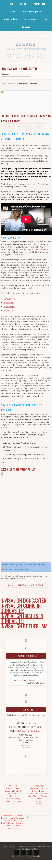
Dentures (39, 785)
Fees (46, 19)
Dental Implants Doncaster (13, 818)
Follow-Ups (8, 310)
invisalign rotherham (24, 626)
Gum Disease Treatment (39, 796)
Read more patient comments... (26, 680)
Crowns (39, 803)
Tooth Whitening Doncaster (13, 823)
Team (12, 11)
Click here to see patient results (19, 469)
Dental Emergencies (32, 11)
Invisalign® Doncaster (13, 815)
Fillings (39, 798)
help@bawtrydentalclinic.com (29, 731)
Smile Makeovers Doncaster (13, 826)
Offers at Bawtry (13, 798)
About (22, 3)
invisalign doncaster (23, 600)
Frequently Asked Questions (13, 792)
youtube (23, 852)
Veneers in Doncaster (13, 820)
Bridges (39, 801)
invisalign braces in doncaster (22, 618)
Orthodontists (36, 249)
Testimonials (30, 19)
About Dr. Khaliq (13, 788)
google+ (36, 852)
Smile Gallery (10, 19)
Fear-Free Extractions (39, 788)
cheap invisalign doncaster (20, 765)
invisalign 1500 (15, 768)
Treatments (38, 3)
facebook (30, 852)
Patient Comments (13, 801)
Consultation (9, 299)
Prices (13, 796)
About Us (13, 785)
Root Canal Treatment (39, 793)
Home (10, 3)
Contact (26, 27)
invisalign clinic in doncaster (21, 608)
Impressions (9, 302)
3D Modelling (9, 306)
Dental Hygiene (39, 791)
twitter (16, 852)
